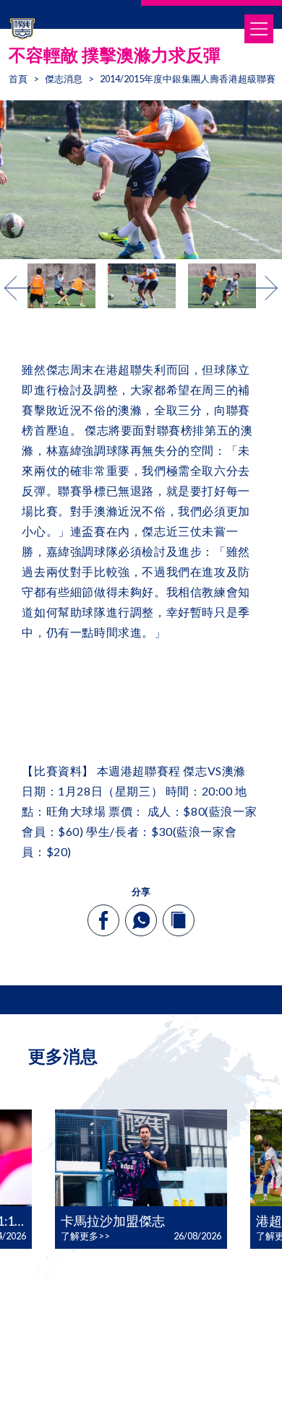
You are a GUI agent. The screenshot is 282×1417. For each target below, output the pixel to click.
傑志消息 (63, 78)
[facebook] (103, 920)
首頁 (18, 78)
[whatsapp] (141, 920)
